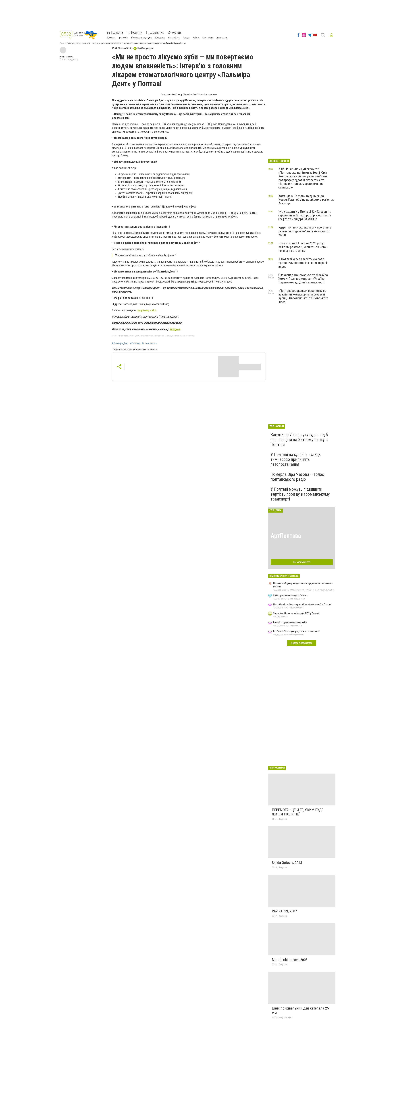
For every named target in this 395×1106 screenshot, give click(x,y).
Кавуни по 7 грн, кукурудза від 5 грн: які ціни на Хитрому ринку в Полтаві (299, 439)
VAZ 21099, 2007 (284, 911)
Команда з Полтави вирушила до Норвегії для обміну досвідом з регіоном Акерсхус (306, 199)
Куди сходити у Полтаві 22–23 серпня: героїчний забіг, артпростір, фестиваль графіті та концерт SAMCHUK (304, 215)
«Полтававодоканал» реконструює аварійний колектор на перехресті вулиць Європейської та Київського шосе (303, 296)
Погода (186, 37)
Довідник (157, 32)
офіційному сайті (146, 310)
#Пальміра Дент (120, 343)
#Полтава (135, 343)
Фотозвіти (123, 37)
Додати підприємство (301, 642)
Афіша (177, 32)
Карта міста (207, 37)
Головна (117, 32)
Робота (196, 37)
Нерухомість (174, 37)
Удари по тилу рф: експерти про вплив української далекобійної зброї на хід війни (304, 231)
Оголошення (221, 37)
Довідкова (160, 37)
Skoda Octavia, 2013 (287, 863)
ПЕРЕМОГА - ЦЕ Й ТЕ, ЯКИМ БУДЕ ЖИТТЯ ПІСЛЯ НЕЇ (297, 812)
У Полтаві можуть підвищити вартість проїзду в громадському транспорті (300, 494)
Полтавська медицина (141, 37)
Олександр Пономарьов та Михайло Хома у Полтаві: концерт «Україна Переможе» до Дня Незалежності (303, 278)
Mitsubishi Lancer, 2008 (290, 960)
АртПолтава (286, 535)
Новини (136, 32)
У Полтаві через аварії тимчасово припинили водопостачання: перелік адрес (303, 262)
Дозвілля (111, 37)
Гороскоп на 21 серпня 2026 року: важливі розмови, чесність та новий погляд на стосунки (303, 247)
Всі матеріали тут (301, 562)
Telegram (175, 329)
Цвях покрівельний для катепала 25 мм (300, 1010)
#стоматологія (149, 343)
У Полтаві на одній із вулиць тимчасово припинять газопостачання (296, 459)
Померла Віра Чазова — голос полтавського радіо (297, 477)
